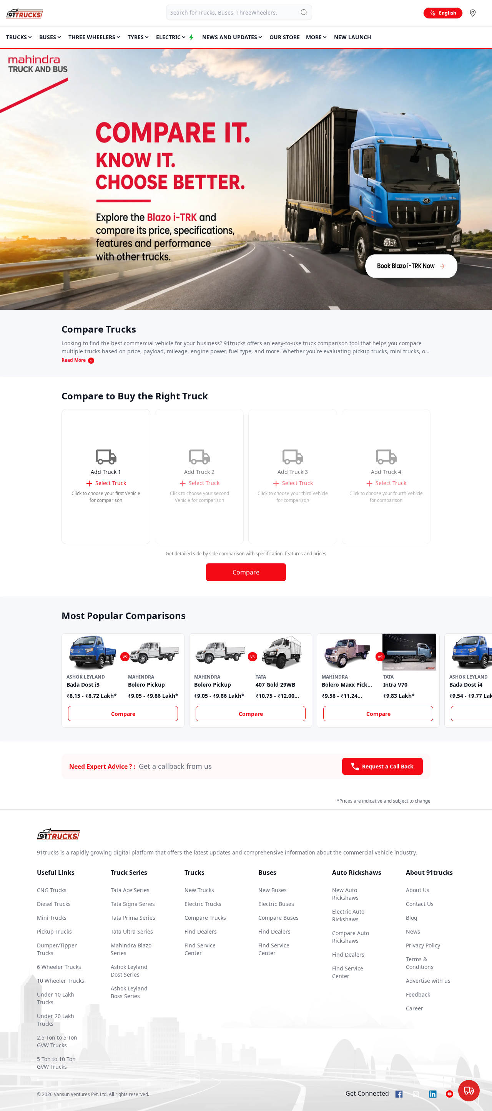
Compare (246, 572)
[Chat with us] (469, 1088)
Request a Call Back (388, 766)
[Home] (24, 13)
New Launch (352, 37)
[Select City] (474, 13)
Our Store (284, 37)
